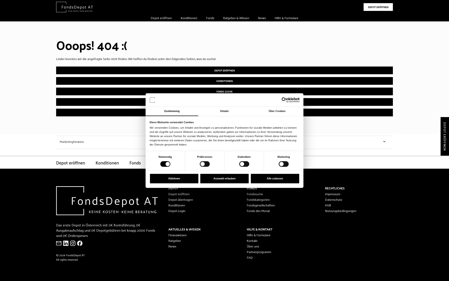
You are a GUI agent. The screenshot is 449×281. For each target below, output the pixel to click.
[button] (139, 141)
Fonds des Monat (258, 211)
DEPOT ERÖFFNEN (378, 7)
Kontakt (252, 240)
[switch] (205, 164)
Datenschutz (333, 199)
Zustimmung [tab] (172, 111)
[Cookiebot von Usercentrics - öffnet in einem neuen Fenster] (284, 100)
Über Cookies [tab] (277, 111)
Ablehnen (174, 178)
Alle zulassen (275, 178)
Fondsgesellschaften (261, 205)
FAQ (250, 257)
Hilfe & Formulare (286, 18)
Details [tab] (224, 111)
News (262, 18)
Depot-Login (176, 211)
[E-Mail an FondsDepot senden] (58, 243)
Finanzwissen (177, 235)
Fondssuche (255, 194)
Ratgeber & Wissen (236, 18)
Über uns (253, 246)
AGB (328, 205)
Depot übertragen (180, 199)
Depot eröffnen (161, 18)
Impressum (332, 194)
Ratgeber (174, 240)
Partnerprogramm (259, 252)
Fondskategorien (258, 199)
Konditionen (189, 18)
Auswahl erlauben (224, 178)
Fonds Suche (224, 91)
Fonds (210, 18)
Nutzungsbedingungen (340, 211)
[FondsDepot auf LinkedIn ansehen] (65, 243)
